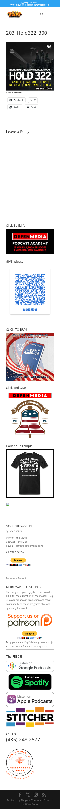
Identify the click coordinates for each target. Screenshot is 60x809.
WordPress (31, 804)
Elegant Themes (31, 800)
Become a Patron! (16, 578)
